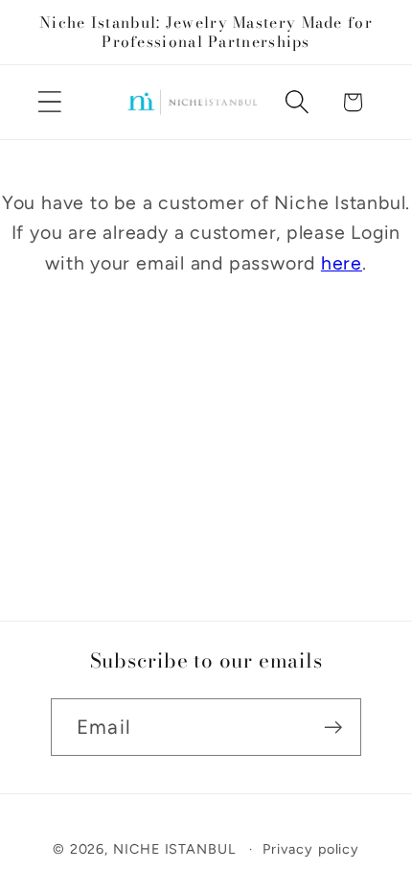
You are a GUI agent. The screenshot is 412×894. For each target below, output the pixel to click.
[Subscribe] (333, 727)
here (341, 262)
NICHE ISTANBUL (174, 849)
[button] (49, 102)
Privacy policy (311, 849)
